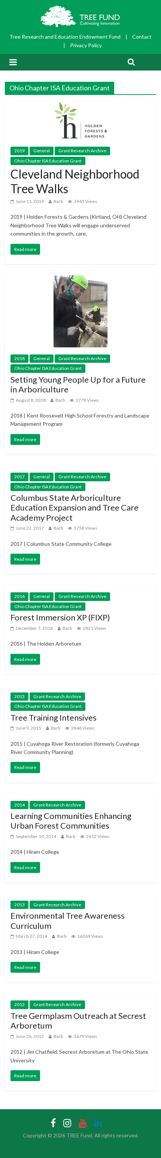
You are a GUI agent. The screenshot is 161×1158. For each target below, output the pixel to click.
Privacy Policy (86, 45)
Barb (58, 201)
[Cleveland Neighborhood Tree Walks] (80, 105)
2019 (19, 150)
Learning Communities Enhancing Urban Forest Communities (70, 821)
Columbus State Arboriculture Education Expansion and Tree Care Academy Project (74, 508)
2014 (19, 805)
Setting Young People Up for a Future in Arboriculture (78, 384)
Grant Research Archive (82, 150)
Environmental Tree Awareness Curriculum (67, 920)
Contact (142, 36)
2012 (19, 1004)
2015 (19, 696)
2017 (19, 476)
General (41, 150)
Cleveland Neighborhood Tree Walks (74, 181)
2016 (19, 596)
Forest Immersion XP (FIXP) (60, 617)
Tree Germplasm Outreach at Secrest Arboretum (78, 1020)
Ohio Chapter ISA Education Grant (48, 161)
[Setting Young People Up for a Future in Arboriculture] (80, 280)
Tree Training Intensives (53, 717)
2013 (19, 904)
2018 (19, 358)
